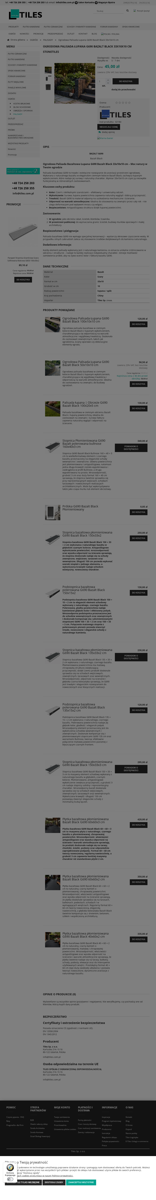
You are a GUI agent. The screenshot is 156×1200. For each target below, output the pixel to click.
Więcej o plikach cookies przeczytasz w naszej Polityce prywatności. (39, 1175)
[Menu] (15, 1164)
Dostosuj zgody (54, 1182)
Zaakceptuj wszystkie (81, 1182)
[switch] (10, 1179)
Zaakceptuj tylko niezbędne (23, 1182)
